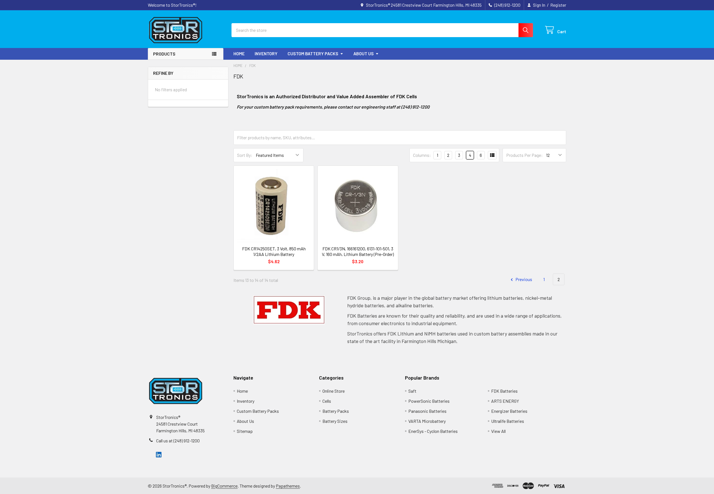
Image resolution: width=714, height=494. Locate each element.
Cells (326, 401)
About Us (363, 53)
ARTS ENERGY (505, 401)
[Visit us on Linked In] (158, 454)
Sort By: (244, 155)
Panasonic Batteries (427, 411)
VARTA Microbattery (427, 421)
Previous (523, 279)
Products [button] (164, 53)
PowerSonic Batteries (429, 401)
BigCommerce (224, 485)
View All (498, 431)
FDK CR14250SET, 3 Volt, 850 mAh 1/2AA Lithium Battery (274, 251)
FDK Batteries (504, 391)
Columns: (422, 155)
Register (558, 5)
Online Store (333, 391)
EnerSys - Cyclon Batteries (433, 431)
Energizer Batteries (509, 411)
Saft (412, 391)
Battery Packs (335, 411)
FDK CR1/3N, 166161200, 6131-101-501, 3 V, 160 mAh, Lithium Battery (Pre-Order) (358, 251)
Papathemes (288, 485)
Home (239, 53)
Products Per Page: (524, 155)
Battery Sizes (335, 421)
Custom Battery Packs (313, 53)
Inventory (266, 53)
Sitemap (245, 431)
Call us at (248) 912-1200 (178, 440)
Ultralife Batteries (507, 421)
